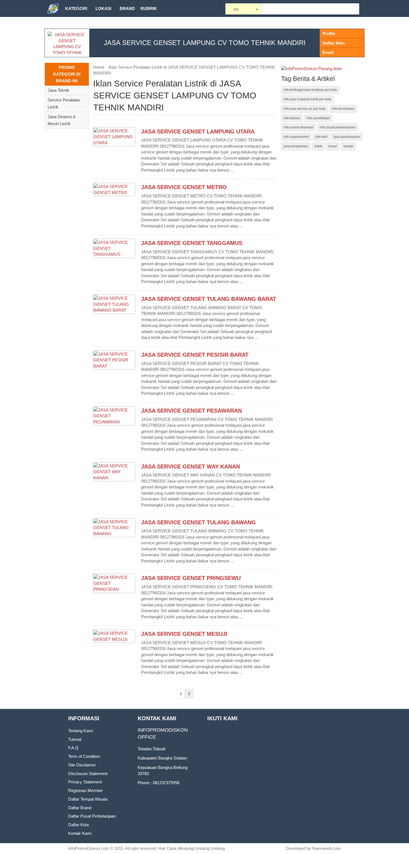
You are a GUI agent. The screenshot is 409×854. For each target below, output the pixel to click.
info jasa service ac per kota (305, 109)
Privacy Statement (85, 781)
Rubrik (149, 8)
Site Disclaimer (82, 765)
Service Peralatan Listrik (64, 103)
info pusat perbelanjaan (338, 127)
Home (98, 67)
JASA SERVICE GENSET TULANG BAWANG (198, 522)
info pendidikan (318, 118)
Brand (127, 8)
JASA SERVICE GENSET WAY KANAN (190, 466)
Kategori (76, 8)
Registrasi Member (85, 790)
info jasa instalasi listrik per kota (307, 99)
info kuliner (292, 118)
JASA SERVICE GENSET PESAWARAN (191, 411)
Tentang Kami (80, 730)
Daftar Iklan (333, 43)
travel (333, 146)
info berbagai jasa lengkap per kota (310, 90)
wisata (348, 146)
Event (328, 52)
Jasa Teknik (58, 90)
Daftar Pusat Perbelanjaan (92, 816)
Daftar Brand (79, 807)
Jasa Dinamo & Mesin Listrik (62, 120)
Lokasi (103, 8)
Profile (328, 33)
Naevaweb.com (326, 848)
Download (77, 25)
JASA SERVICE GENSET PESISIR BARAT (194, 355)
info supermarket (296, 137)
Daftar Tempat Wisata (87, 799)
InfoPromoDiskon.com (88, 848)
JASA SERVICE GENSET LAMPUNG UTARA (198, 131)
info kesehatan (343, 109)
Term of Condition (84, 756)
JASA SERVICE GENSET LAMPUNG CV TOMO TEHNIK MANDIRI (204, 42)
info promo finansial (298, 127)
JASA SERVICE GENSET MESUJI (184, 634)
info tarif (321, 137)
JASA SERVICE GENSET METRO (184, 187)
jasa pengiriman (296, 146)
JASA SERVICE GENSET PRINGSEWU (191, 578)
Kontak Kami (80, 833)
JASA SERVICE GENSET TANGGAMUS (191, 243)
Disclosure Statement (87, 773)
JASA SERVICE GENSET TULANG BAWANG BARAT (208, 299)
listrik (318, 146)
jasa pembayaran (347, 137)
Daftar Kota (78, 824)
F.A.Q (73, 747)
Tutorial (74, 739)
